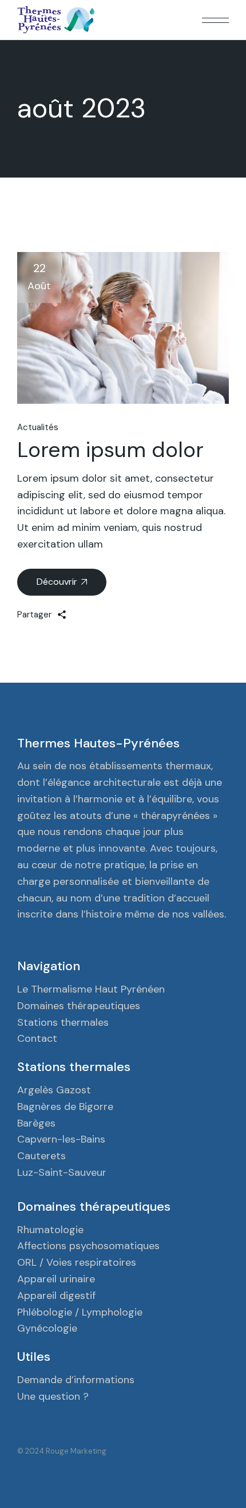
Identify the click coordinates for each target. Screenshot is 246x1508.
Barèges (36, 1123)
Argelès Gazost (54, 1090)
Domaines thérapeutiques (78, 1006)
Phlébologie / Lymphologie (79, 1312)
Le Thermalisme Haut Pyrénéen (91, 989)
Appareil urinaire (56, 1279)
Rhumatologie (50, 1230)
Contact (37, 1038)
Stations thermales (63, 1022)
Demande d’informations (75, 1380)
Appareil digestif (56, 1295)
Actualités (37, 427)
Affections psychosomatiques (88, 1246)
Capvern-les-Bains (61, 1139)
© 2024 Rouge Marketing (61, 1451)
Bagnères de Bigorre (65, 1106)
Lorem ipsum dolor (110, 449)
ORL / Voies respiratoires (76, 1262)
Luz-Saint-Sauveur (61, 1172)
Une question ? (53, 1396)
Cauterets (41, 1156)
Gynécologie (47, 1328)
